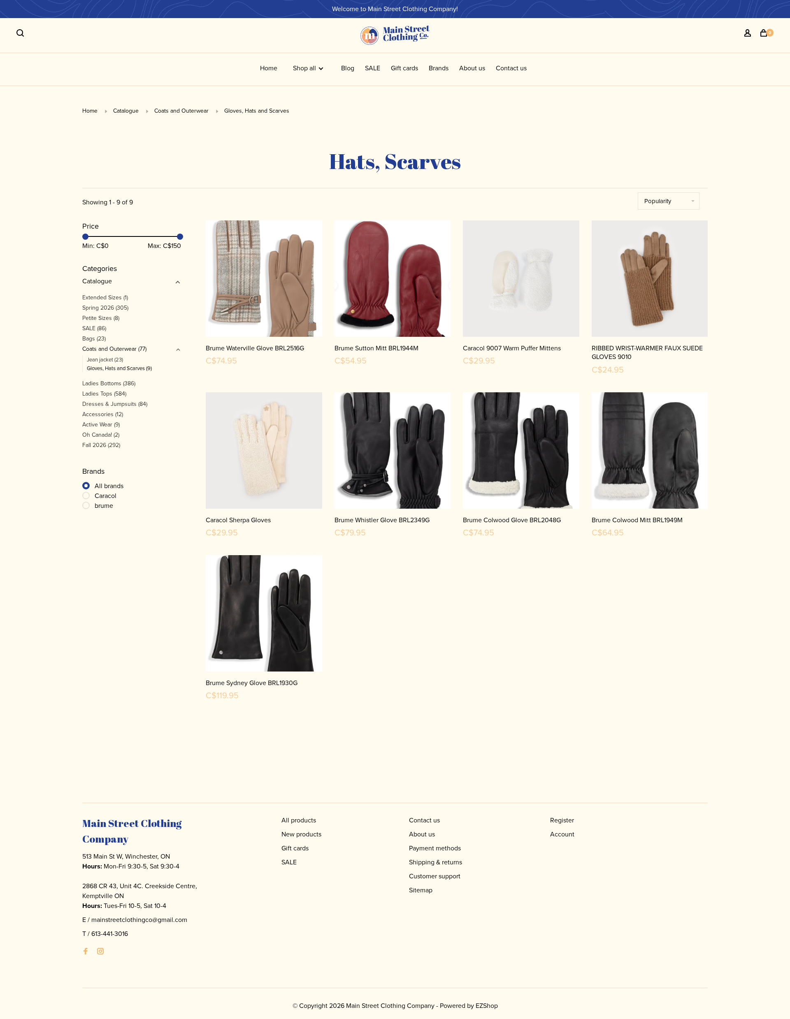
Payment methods (435, 848)
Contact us (511, 68)
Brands (438, 68)
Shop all (305, 68)
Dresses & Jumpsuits (114, 404)
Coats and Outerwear (181, 111)
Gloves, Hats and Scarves (256, 111)
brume (104, 505)
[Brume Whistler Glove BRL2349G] (393, 452)
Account (562, 834)
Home (268, 68)
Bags (94, 338)
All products (298, 820)
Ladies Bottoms (108, 383)
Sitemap (420, 890)
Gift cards (404, 68)
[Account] (748, 34)
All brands (109, 486)
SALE (372, 68)
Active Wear (101, 424)
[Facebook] (85, 951)
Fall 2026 (101, 445)
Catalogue (126, 111)
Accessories (102, 414)
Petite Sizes (100, 318)
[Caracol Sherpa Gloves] (264, 452)
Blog (347, 68)
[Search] (21, 34)
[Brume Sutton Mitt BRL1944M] (393, 280)
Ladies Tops (104, 393)
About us (472, 68)
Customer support (434, 876)
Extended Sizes (105, 297)
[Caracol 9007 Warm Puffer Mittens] (521, 280)
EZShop (487, 1005)
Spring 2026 (105, 307)
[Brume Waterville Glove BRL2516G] (264, 280)
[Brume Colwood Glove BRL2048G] (521, 452)
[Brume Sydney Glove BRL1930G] (264, 614)
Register (562, 820)
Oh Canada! (100, 435)
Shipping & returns (435, 862)
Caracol (105, 495)
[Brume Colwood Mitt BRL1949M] (650, 452)
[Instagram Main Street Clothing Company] (100, 951)
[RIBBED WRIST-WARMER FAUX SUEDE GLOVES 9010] (650, 280)
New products (301, 834)
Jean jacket (105, 360)
